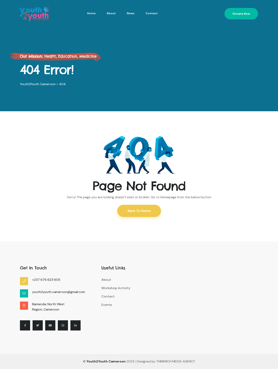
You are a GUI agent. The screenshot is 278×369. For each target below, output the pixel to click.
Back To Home (139, 211)
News (131, 13)
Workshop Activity (115, 288)
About (111, 13)
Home (91, 13)
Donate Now (241, 13)
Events (106, 305)
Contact (152, 13)
